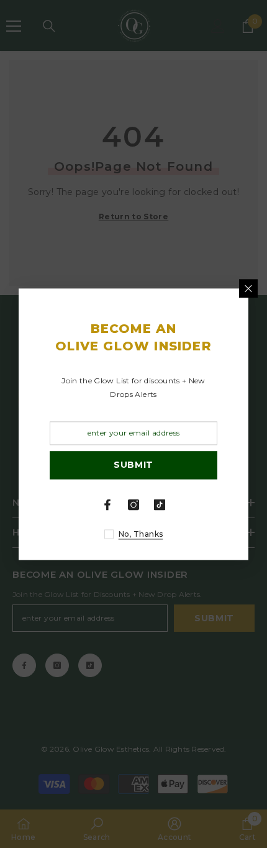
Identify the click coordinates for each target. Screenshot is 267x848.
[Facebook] (107, 504)
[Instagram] (133, 504)
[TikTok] (160, 504)
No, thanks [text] (141, 534)
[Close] (248, 288)
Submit (133, 465)
